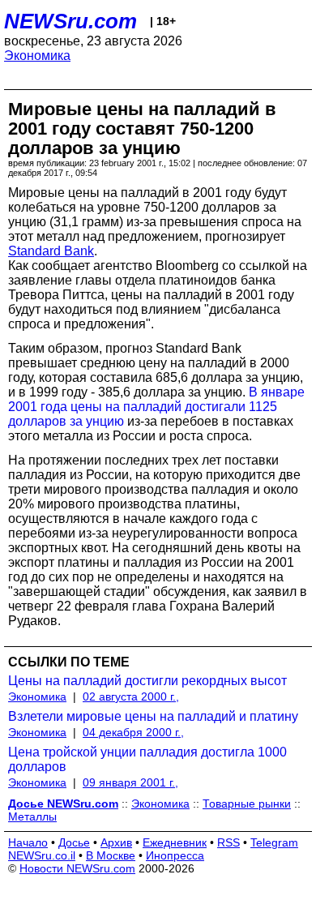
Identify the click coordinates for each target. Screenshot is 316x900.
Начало (28, 842)
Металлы (32, 816)
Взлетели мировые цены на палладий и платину (153, 716)
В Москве (110, 855)
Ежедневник (175, 842)
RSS (228, 842)
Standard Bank (51, 251)
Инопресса (175, 855)
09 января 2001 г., (130, 782)
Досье (74, 842)
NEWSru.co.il (41, 855)
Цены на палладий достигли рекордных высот (147, 681)
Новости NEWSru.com (77, 868)
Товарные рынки (247, 803)
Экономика (37, 55)
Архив (116, 842)
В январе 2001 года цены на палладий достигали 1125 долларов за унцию (156, 406)
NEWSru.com (70, 21)
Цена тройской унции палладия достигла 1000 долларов (147, 759)
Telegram (274, 842)
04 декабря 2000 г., (133, 732)
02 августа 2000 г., (131, 696)
